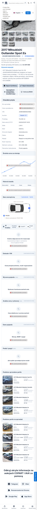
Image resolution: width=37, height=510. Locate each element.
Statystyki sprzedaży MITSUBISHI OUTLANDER (13, 60)
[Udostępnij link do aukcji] (22, 56)
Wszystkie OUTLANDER (25, 58)
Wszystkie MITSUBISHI (12, 58)
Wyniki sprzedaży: (7, 65)
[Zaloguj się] (34, 2)
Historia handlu (29, 56)
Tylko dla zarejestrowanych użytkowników (27, 104)
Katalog (3, 58)
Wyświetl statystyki (7, 67)
